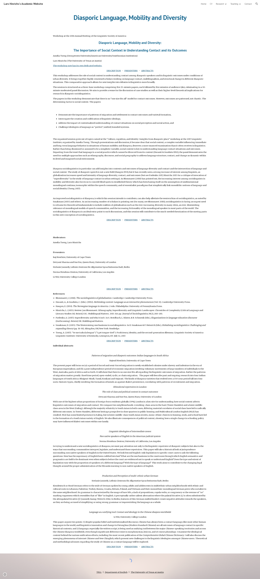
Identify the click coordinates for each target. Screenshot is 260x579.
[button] (256, 4)
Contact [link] (248, 3)
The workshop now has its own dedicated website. (77, 65)
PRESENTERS (131, 70)
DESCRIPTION (114, 70)
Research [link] (220, 3)
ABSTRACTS (147, 70)
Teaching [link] (234, 3)
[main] (130, 16)
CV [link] (211, 3)
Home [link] (203, 3)
